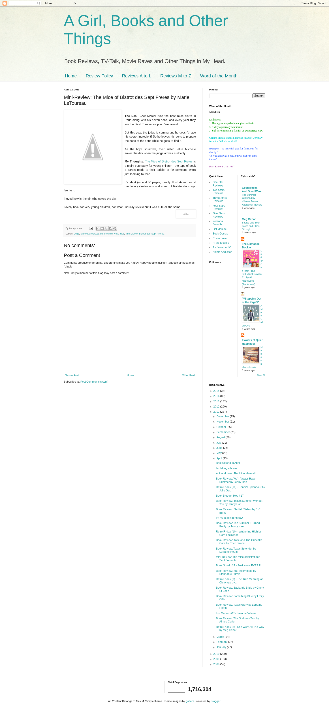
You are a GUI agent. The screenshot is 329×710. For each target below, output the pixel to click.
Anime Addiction (222, 252)
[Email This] (98, 228)
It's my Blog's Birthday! (229, 517)
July (219, 442)
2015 (216, 390)
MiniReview (106, 233)
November (223, 421)
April (219, 458)
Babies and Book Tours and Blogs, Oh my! (251, 226)
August (221, 437)
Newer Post (72, 375)
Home (71, 75)
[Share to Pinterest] (115, 228)
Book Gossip (220, 233)
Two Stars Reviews (218, 191)
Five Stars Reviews (219, 215)
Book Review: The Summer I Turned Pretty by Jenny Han (238, 525)
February (222, 642)
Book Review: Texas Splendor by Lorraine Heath (236, 550)
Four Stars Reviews (219, 207)
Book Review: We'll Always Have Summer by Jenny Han (236, 480)
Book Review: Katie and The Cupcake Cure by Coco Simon (239, 542)
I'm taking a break (226, 468)
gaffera (190, 701)
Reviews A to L (136, 75)
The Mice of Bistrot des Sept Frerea (145, 233)
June (219, 447)
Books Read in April (228, 463)
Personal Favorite (218, 223)
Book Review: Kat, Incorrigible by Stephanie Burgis (236, 572)
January (221, 647)
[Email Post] (90, 228)
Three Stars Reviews (220, 199)
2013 (216, 401)
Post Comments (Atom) (94, 381)
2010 (216, 653)
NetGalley (119, 233)
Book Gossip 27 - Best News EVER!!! (238, 565)
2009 (216, 659)
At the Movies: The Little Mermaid (236, 473)
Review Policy (99, 75)
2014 (216, 396)
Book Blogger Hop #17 (230, 495)
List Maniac (219, 229)
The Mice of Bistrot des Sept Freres (169, 161)
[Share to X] (106, 228)
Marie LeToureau (90, 233)
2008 (216, 664)
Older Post (188, 375)
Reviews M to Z (175, 75)
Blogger (215, 701)
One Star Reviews (218, 184)
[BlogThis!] (102, 228)
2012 (216, 406)
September (223, 432)
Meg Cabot (249, 219)
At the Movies (221, 242)
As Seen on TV (222, 247)
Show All (261, 375)
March (220, 636)
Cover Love (220, 238)
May (219, 453)
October (221, 427)
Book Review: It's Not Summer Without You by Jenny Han (239, 502)
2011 (76, 233)
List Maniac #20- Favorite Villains (236, 613)
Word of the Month (218, 75)
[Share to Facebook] (110, 228)
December (223, 416)
